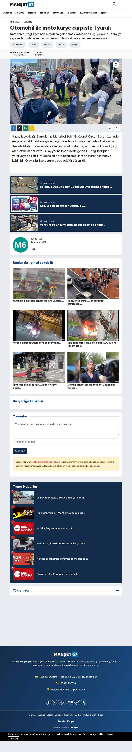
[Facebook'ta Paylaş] (13, 128)
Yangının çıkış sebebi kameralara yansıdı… (38, 301)
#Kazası (47, 45)
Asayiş (19, 12)
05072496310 (68, 683)
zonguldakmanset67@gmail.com (68, 689)
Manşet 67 (38, 242)
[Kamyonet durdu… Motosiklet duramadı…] (93, 283)
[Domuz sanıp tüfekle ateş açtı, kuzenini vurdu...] (93, 367)
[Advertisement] (66, 620)
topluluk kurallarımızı (42, 462)
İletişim (62, 721)
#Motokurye (18, 45)
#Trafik (33, 45)
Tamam (13, 738)
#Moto (61, 45)
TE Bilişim (74, 727)
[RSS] (83, 702)
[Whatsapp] (77, 702)
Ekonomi (58, 12)
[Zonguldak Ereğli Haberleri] (22, 4)
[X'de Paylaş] (19, 128)
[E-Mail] (33, 249)
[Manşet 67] (20, 244)
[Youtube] (72, 702)
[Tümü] (117, 590)
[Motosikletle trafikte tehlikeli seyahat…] (39, 325)
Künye (70, 721)
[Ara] (114, 4)
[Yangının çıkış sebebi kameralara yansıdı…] (39, 283)
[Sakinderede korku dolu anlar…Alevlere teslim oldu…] (93, 325)
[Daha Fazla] (31, 128)
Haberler (15, 22)
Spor (104, 12)
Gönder (20, 451)
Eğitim (32, 12)
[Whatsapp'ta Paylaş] (25, 128)
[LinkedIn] (66, 702)
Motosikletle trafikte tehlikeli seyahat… (37, 342)
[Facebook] (48, 702)
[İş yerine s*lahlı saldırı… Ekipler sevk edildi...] (39, 367)
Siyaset (44, 12)
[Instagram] (60, 702)
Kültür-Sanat (88, 12)
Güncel (7, 12)
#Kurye (74, 45)
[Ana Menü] (119, 4)
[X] (54, 702)
